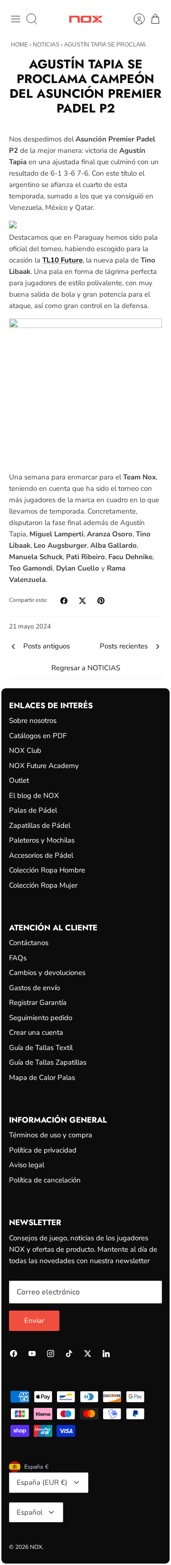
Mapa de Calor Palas (42, 1077)
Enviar (34, 1320)
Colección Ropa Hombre (47, 870)
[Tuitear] (82, 600)
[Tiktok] (69, 1353)
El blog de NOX (34, 795)
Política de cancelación (45, 1180)
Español (29, 1512)
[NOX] (86, 19)
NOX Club (25, 750)
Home (19, 44)
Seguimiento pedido (40, 1017)
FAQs (18, 958)
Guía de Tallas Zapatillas (47, 1062)
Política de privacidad (42, 1150)
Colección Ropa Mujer (43, 885)
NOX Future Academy (44, 765)
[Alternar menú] (15, 19)
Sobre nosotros (33, 720)
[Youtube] (32, 1353)
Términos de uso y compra (50, 1135)
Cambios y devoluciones (47, 972)
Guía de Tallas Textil (41, 1047)
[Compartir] (64, 600)
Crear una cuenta (36, 1032)
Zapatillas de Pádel (39, 825)
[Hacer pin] (101, 600)
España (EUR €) (42, 1482)
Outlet (19, 780)
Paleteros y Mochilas (42, 840)
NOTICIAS (46, 44)
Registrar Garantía (37, 1002)
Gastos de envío (34, 988)
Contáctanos (28, 942)
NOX (36, 1547)
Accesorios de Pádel (41, 855)
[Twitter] (87, 1353)
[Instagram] (50, 1353)
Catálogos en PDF (37, 735)
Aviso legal (26, 1165)
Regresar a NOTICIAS (85, 668)
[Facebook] (13, 1353)
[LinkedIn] (106, 1353)
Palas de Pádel (33, 810)
